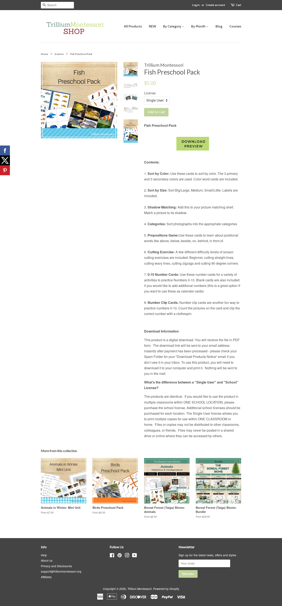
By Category (172, 26)
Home (44, 54)
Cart (238, 5)
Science (59, 54)
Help (44, 555)
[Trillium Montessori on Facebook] (112, 556)
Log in (196, 5)
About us (46, 560)
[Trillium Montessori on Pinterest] (119, 556)
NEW (152, 26)
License (150, 93)
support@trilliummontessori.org (61, 571)
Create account (215, 5)
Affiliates (46, 577)
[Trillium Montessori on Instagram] (127, 556)
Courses (235, 26)
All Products (133, 26)
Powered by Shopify (166, 589)
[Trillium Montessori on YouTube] (134, 556)
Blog (219, 26)
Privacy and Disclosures (56, 566)
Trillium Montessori (140, 589)
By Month (198, 26)
